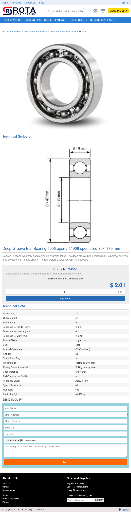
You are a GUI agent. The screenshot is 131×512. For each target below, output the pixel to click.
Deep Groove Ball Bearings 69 (63, 31)
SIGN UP (99, 500)
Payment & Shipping (76, 483)
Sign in (125, 2)
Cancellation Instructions (77, 486)
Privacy (5, 501)
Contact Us (29, 2)
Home (5, 2)
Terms (5, 495)
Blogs (41, 2)
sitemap (41, 509)
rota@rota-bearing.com (82, 495)
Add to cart (65, 298)
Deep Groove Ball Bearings (36, 31)
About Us (16, 2)
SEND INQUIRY (118, 10)
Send (65, 462)
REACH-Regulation (10, 498)
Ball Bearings (16, 31)
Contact (5, 486)
